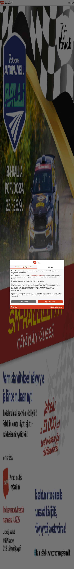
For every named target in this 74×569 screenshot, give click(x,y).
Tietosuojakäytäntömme (56, 307)
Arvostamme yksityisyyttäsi (23, 267)
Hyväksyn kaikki (50, 301)
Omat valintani (23, 301)
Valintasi (50, 267)
